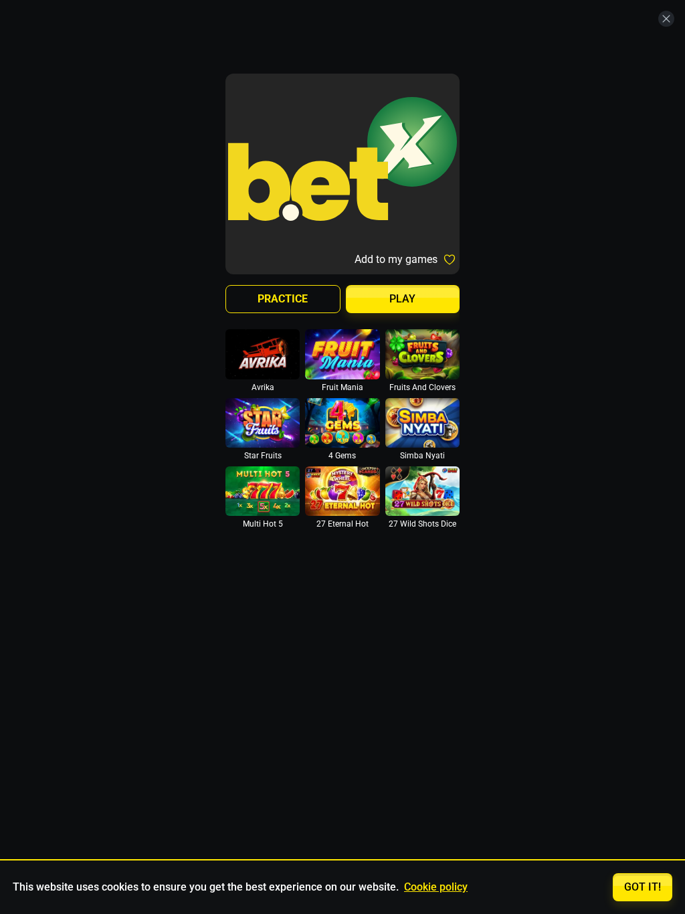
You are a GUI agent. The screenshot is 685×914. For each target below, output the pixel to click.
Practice (283, 298)
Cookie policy (436, 887)
